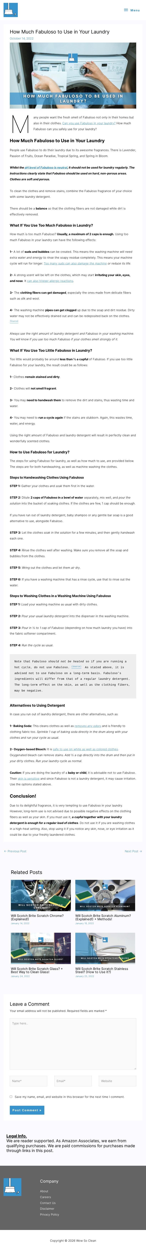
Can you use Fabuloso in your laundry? (89, 123)
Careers (45, 1197)
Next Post (133, 851)
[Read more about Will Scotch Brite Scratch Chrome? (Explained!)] (41, 895)
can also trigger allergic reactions (50, 281)
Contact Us (48, 1203)
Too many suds (75, 263)
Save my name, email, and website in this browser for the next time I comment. (69, 1097)
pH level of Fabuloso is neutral (46, 167)
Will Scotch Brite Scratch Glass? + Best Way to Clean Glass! (37, 970)
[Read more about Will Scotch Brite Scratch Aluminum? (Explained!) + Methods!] (105, 895)
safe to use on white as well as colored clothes (85, 749)
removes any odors (88, 726)
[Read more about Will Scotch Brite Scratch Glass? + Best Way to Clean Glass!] (41, 948)
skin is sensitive (29, 778)
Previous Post (15, 851)
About (44, 1191)
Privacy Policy (49, 1214)
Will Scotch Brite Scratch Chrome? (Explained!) (37, 917)
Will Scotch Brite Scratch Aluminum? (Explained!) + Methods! (103, 917)
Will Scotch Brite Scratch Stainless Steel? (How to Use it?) (101, 970)
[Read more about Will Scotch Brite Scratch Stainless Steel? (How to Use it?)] (105, 948)
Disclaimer (47, 1208)
